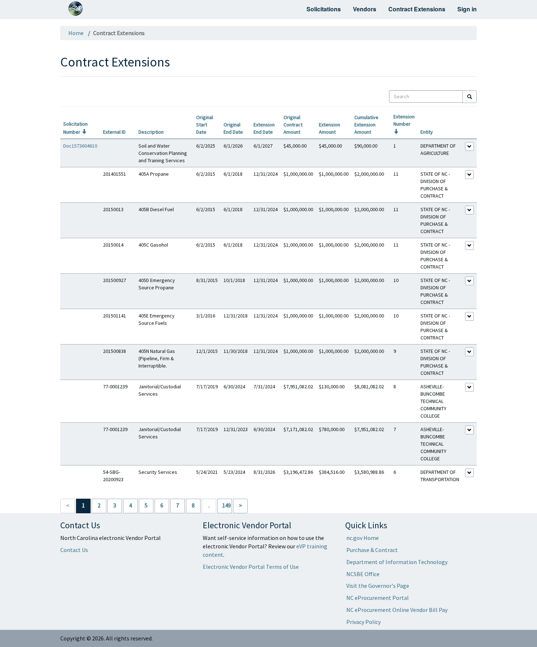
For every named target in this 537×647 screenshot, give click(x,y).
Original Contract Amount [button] (292, 124)
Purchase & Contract (372, 549)
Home (76, 33)
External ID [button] (114, 132)
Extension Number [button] (404, 124)
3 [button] (114, 505)
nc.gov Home (362, 537)
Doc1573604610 (80, 145)
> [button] (240, 505)
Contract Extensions (416, 9)
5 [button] (146, 505)
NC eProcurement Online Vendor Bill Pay (397, 609)
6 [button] (161, 505)
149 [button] (226, 505)
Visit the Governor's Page (377, 585)
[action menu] (469, 146)
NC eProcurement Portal (377, 597)
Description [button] (151, 132)
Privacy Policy (363, 621)
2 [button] (99, 505)
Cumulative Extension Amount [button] (366, 124)
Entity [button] (426, 132)
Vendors (364, 9)
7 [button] (177, 505)
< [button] (67, 505)
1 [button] (83, 505)
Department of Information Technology (397, 562)
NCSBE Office (363, 574)
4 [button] (130, 505)
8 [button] (193, 505)
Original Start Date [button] (204, 124)
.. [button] (209, 505)
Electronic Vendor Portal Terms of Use (251, 566)
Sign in (467, 9)
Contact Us (74, 549)
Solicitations (323, 9)
